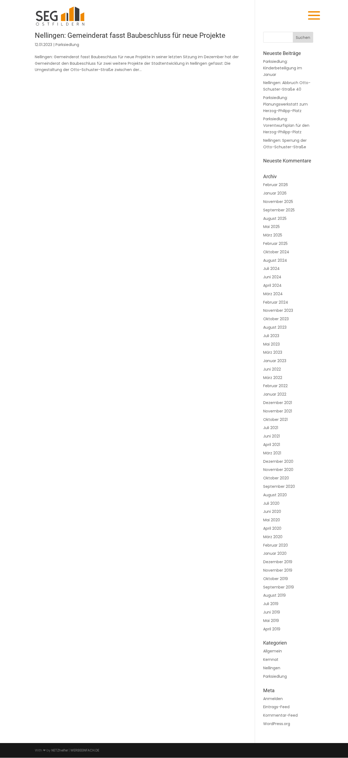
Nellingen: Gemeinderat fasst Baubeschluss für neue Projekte (130, 35)
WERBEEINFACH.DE (84, 750)
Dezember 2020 (278, 461)
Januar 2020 (275, 553)
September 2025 (279, 210)
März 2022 (272, 377)
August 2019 (274, 595)
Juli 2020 (271, 503)
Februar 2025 (275, 243)
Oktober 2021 (275, 419)
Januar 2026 (275, 193)
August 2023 (275, 327)
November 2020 (278, 469)
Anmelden (273, 698)
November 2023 (278, 310)
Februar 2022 (275, 386)
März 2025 (272, 235)
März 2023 (272, 352)
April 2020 (272, 528)
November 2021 (277, 411)
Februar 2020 (275, 545)
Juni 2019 (271, 612)
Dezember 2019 (277, 562)
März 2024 (273, 294)
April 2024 (272, 285)
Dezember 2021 (277, 402)
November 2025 (278, 201)
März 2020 (272, 537)
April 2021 (271, 444)
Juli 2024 (271, 268)
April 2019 (271, 629)
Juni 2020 (272, 511)
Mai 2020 (271, 520)
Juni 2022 (272, 369)
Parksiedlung (67, 44)
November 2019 (277, 570)
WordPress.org (276, 723)
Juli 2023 (271, 335)
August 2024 (275, 260)
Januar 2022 (274, 394)
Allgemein (272, 651)
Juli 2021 (270, 427)
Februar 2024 (275, 302)
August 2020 (275, 495)
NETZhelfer (59, 750)
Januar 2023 (274, 360)
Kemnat (270, 659)
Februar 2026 (275, 184)
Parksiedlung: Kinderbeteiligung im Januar (282, 68)
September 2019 (278, 587)
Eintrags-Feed (276, 707)
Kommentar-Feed (280, 715)
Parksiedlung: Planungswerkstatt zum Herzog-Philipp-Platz (285, 104)
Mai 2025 (271, 226)
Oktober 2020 (276, 478)
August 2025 (275, 218)
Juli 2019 (270, 603)
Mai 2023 (271, 344)
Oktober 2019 (275, 578)
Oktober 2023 (276, 319)
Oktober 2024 (276, 252)
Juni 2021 (271, 436)
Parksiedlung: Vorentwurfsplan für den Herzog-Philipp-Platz (286, 125)
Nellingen (271, 668)
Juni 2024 (272, 277)
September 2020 (279, 486)
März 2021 (272, 453)
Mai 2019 (271, 620)
